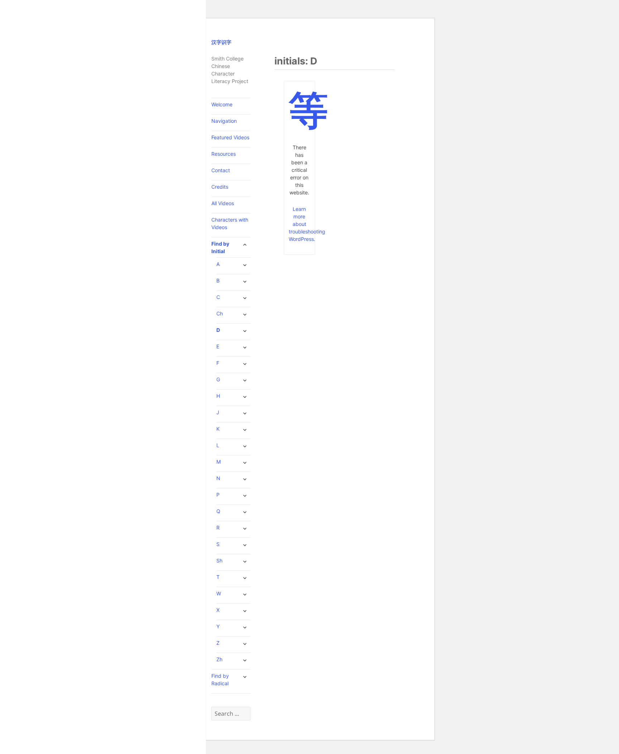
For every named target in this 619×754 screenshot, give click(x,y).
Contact (220, 170)
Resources (223, 154)
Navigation (224, 121)
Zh (219, 659)
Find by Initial (220, 247)
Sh (219, 560)
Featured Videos (230, 137)
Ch (219, 313)
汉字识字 (221, 42)
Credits (219, 187)
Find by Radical (220, 679)
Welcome (221, 104)
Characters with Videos (229, 223)
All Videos (222, 203)
